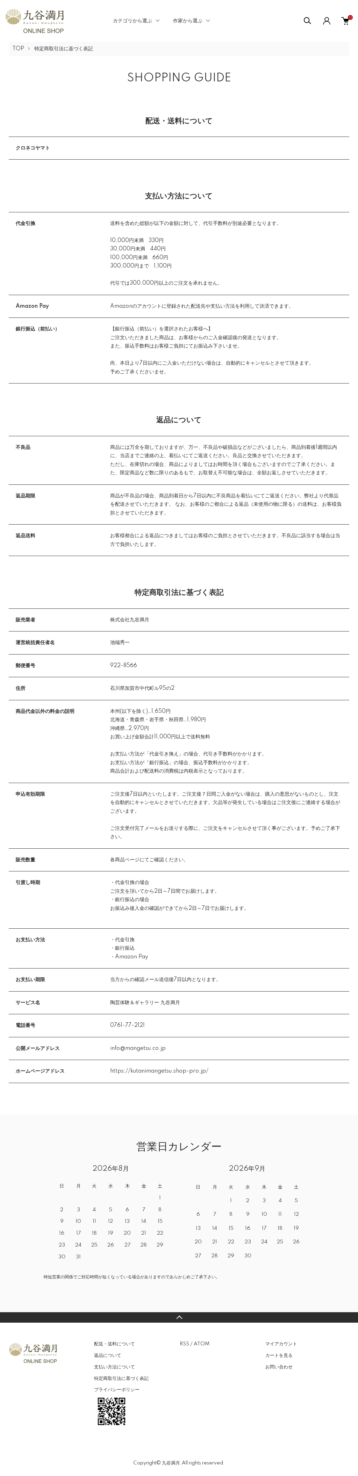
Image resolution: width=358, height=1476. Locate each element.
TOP (18, 49)
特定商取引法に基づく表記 (121, 1378)
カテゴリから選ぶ (132, 21)
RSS (184, 1344)
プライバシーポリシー (116, 1389)
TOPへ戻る (179, 1317)
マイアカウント (281, 1344)
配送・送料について (114, 1344)
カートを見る (279, 1355)
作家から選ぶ (187, 21)
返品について (107, 1355)
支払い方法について (114, 1367)
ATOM (201, 1344)
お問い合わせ (279, 1367)
